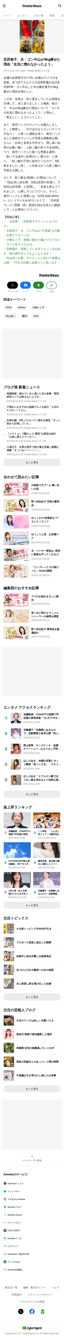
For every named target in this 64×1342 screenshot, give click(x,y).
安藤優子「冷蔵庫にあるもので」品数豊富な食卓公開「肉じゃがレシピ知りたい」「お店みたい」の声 (40, 735)
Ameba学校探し (15, 1269)
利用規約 (17, 1294)
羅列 (24, 316)
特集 (52, 15)
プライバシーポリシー (40, 1294)
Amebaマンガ (14, 1238)
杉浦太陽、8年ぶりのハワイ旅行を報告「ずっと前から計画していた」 (33, 422)
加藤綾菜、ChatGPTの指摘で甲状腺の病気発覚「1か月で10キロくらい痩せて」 (41, 718)
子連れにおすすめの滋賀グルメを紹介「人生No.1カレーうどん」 (32, 408)
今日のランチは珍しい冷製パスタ (35, 1020)
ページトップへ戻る (32, 1160)
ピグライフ (12, 1246)
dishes (22, 307)
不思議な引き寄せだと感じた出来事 (36, 1075)
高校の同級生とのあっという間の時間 (37, 1061)
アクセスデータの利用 (32, 1301)
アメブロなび (13, 1261)
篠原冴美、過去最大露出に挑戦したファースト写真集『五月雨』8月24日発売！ (48, 865)
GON (8, 307)
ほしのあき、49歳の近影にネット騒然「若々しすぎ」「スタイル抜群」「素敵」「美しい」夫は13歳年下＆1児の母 (41, 766)
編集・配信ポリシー (34, 1287)
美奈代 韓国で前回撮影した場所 (34, 1034)
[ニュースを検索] (60, 6)
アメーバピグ (13, 1222)
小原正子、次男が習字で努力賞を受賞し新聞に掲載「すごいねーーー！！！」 (33, 448)
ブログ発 (38, 15)
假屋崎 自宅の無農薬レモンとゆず (35, 1048)
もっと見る (32, 462)
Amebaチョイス (15, 1183)
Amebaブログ (14, 1207)
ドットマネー (13, 1191)
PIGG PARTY (13, 1230)
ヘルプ (55, 1287)
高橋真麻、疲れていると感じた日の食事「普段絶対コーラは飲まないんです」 (33, 395)
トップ (7, 15)
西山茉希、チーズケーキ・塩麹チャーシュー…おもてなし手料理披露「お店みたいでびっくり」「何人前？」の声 (41, 750)
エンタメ (22, 15)
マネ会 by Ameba (16, 1199)
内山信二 (11, 316)
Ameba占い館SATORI (18, 1254)
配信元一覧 (11, 1287)
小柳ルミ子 (38, 307)
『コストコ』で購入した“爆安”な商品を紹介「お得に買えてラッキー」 (31, 435)
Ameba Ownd (14, 1214)
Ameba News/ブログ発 (38, 70)
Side (36, 316)
